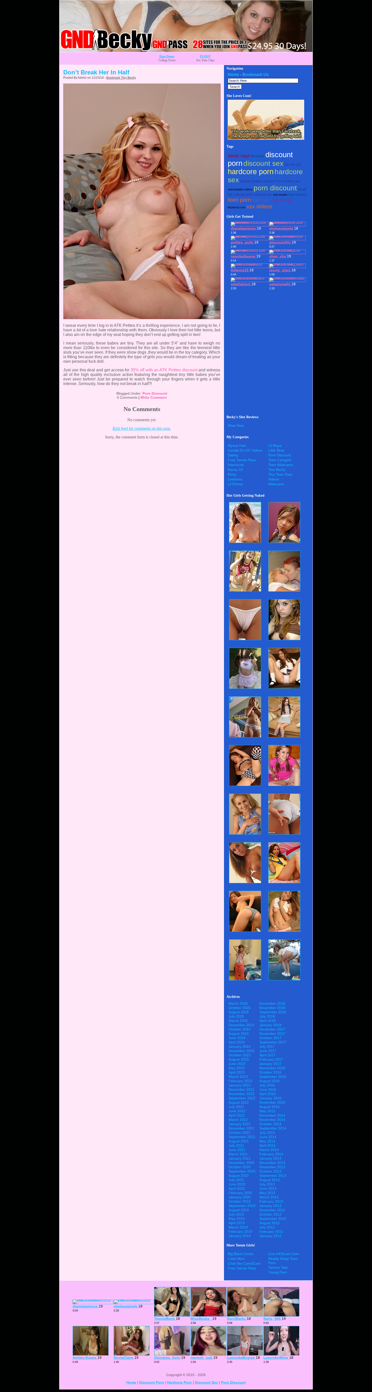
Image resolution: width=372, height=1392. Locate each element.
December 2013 (272, 1163)
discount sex (263, 163)
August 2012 (269, 1223)
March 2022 (238, 1120)
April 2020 (237, 1188)
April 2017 (267, 1055)
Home (233, 74)
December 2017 (272, 1029)
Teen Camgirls (279, 460)
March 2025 (238, 1021)
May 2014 (267, 1141)
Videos (273, 479)
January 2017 (270, 1064)
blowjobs (257, 156)
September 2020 (242, 1171)
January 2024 (240, 1046)
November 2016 (272, 1068)
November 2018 (272, 1008)
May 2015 (267, 1111)
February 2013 (271, 1201)
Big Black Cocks (240, 1254)
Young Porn (277, 1272)
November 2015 (272, 1102)
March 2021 (238, 1154)
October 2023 (240, 1055)
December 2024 (241, 1025)
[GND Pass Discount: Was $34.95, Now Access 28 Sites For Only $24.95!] (186, 50)
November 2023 (241, 1051)
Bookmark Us (255, 74)
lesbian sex (291, 181)
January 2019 (240, 1236)
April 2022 (237, 1115)
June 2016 (267, 1089)
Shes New (236, 425)
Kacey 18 (235, 470)
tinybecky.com (236, 207)
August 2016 (269, 1081)
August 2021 (239, 1141)
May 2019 (236, 1219)
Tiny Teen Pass (280, 474)
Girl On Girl (292, 165)
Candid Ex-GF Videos (245, 450)
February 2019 (240, 1231)
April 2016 (267, 1094)
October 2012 (270, 1214)
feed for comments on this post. (142, 428)
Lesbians (235, 479)
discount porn (151, 1382)
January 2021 (240, 1158)
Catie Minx (236, 1259)
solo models (280, 194)
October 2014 (270, 1124)
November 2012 (272, 1210)
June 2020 (237, 1184)
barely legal (239, 155)
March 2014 (269, 1150)
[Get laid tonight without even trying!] (266, 138)
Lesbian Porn (272, 181)
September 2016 (272, 1077)
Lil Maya (275, 445)
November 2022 (241, 1094)
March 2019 (238, 1227)
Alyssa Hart (237, 445)
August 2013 (269, 1180)
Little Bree (276, 450)
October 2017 (270, 1038)
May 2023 (236, 1068)
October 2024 (240, 1029)
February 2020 (240, 1193)
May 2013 (267, 1193)
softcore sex (263, 194)
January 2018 (270, 1025)
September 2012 (272, 1219)
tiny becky (282, 200)
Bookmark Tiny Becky (121, 77)
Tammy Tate (278, 1267)
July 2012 (267, 1227)
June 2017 (267, 1051)
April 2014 (267, 1145)
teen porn (239, 200)
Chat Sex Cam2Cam (244, 1263)
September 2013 (272, 1176)
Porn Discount (154, 393)
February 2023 (240, 1081)
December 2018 (272, 1003)
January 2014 (270, 1158)
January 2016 (270, 1098)
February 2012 (271, 1231)
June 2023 (237, 1064)
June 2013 (267, 1188)
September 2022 (242, 1098)
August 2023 (239, 1059)
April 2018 (267, 1021)
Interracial (236, 465)
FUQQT (205, 56)
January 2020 (240, 1197)
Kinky (232, 474)
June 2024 (237, 1038)
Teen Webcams (280, 465)
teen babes (297, 194)
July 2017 (267, 1046)
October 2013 (270, 1171)
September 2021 (242, 1137)
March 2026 (238, 1003)
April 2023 (237, 1072)
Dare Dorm (166, 56)
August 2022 (239, 1102)
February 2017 (271, 1059)
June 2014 (267, 1137)
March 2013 (269, 1197)
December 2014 (272, 1115)
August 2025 (239, 1012)
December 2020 (241, 1163)
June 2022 (237, 1111)
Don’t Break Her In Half (96, 72)
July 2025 (236, 1016)
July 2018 (267, 1016)
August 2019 (239, 1210)
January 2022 (240, 1124)
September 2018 (272, 1012)
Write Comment (153, 397)
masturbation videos (240, 189)
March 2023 (238, 1077)
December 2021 (241, 1128)
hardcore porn (251, 172)
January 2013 (270, 1206)
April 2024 (237, 1042)
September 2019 (242, 1206)
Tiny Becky (276, 470)
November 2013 (272, 1167)
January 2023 (240, 1085)
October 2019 (240, 1201)
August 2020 (239, 1176)
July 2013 (267, 1184)
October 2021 (240, 1133)
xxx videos (259, 206)
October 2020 (240, 1167)
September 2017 (272, 1042)
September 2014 (272, 1128)
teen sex (261, 200)
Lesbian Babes (251, 181)
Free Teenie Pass (242, 460)
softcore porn (243, 194)
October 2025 (240, 1008)
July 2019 (236, 1214)
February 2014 (271, 1154)
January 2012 (270, 1236)
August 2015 (269, 1107)
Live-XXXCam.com (283, 1254)
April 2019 (237, 1223)
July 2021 (236, 1145)
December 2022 (241, 1089)
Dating (233, 455)
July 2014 (267, 1133)
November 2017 (272, 1034)
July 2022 (236, 1107)
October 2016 (270, 1072)
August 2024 (239, 1034)
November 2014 (272, 1120)
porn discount (275, 188)
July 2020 (236, 1180)
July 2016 (267, 1085)
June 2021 (237, 1150)
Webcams (276, 484)
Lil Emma (235, 484)
